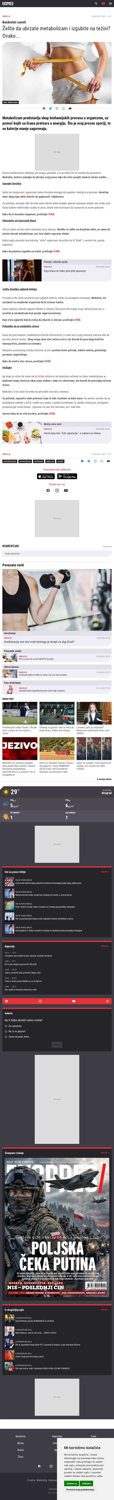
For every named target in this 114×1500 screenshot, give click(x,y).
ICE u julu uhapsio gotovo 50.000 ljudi (57, 963)
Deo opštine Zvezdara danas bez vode (57, 988)
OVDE (51, 214)
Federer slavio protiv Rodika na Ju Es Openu (57, 980)
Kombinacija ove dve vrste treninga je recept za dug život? (57, 607)
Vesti (93, 1436)
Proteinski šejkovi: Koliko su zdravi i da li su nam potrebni (57, 671)
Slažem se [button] (71, 1483)
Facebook (48, 490)
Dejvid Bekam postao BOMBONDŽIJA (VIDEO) (57, 1319)
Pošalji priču (103, 4)
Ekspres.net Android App (67, 476)
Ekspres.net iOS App (46, 476)
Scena (20, 1449)
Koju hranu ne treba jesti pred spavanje (57, 270)
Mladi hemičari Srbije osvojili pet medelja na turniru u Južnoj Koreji (57, 893)
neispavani (18, 192)
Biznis (20, 1443)
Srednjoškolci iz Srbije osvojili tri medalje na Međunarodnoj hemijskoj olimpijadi (57, 929)
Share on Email (70, 108)
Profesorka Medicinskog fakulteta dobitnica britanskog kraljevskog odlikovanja (57, 881)
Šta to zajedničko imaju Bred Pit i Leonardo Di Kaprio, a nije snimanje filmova (57, 1343)
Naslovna (21, 1436)
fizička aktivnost (46, 376)
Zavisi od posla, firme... (20, 1036)
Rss (107, 1001)
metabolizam (10, 461)
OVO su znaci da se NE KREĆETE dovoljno (57, 655)
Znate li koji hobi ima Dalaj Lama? (57, 1355)
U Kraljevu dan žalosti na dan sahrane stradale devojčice (57, 954)
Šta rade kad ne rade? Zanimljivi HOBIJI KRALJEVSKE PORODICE (57, 1367)
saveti (60, 461)
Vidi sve (104, 872)
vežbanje (38, 461)
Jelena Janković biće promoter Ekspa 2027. (57, 971)
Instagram (57, 490)
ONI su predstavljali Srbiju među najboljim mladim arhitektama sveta (57, 917)
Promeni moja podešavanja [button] (80, 1489)
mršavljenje (25, 461)
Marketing (42, 1480)
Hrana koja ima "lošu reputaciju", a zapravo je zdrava (57, 433)
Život (20, 1456)
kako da (50, 461)
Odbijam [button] (86, 1483)
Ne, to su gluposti (17, 1031)
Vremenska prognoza (57, 792)
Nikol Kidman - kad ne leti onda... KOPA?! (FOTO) (57, 1331)
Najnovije (57, 1436)
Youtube (66, 490)
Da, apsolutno (15, 1026)
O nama (31, 1480)
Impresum (53, 1480)
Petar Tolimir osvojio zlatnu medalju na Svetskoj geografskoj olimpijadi (57, 905)
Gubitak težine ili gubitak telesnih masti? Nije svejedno (57, 687)
